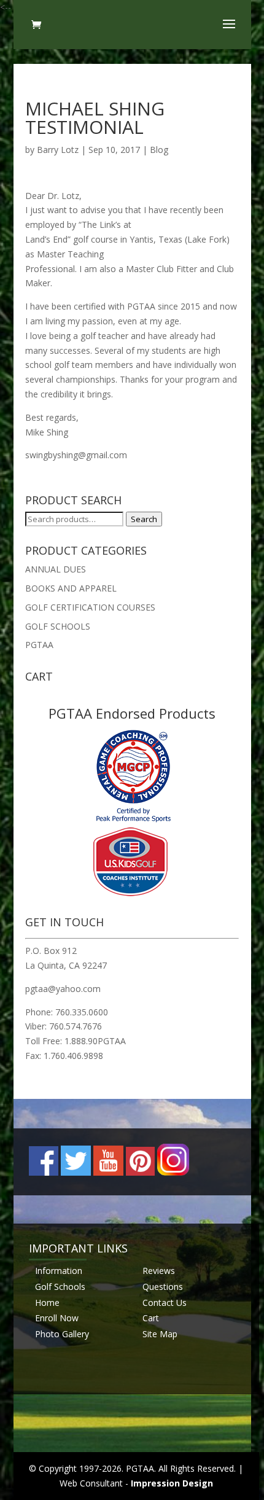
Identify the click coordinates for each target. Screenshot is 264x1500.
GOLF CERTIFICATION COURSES (90, 607)
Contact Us (164, 1302)
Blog (159, 149)
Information (58, 1270)
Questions (162, 1286)
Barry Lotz (58, 149)
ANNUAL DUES (55, 569)
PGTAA (39, 644)
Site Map (159, 1334)
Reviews (158, 1270)
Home (47, 1302)
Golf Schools (60, 1286)
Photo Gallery (62, 1334)
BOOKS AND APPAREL (71, 588)
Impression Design (172, 1483)
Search (144, 519)
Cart (150, 1318)
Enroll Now (57, 1318)
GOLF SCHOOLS (57, 626)
